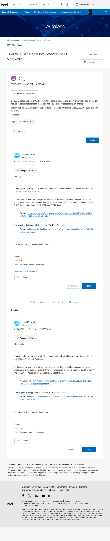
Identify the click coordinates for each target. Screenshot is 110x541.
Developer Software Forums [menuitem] (47, 12)
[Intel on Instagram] (49, 511)
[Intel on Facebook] (23, 511)
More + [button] (46, 4)
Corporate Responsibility (34, 505)
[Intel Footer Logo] (10, 517)
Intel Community (14, 39)
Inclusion (52, 505)
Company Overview (31, 502)
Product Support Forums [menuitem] (75, 12)
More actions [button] (90, 61)
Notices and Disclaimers (86, 526)
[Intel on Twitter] (30, 511)
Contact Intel (49, 502)
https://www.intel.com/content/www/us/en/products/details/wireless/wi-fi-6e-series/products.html (57, 239)
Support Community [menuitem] (11, 12)
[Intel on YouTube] (43, 511)
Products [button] (19, 4)
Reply (92, 142)
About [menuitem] (27, 12)
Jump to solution (28, 92)
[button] (98, 78)
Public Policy (64, 505)
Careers (83, 502)
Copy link (72, 294)
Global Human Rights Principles (41, 530)
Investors (73, 502)
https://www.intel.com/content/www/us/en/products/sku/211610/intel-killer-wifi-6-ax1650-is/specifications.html (57, 220)
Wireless (51, 39)
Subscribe (93, 54)
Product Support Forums (34, 39)
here (84, 478)
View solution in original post (28, 280)
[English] (68, 4)
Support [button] (33, 4)
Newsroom (62, 502)
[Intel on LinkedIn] (36, 511)
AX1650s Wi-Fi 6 (27, 124)
